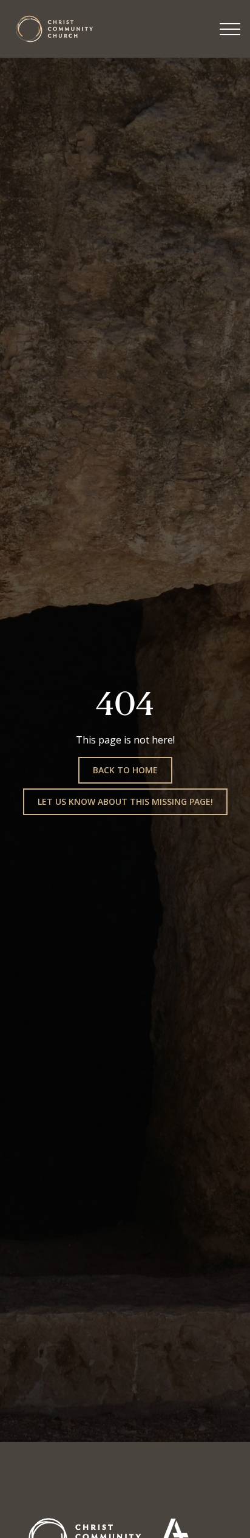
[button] (230, 29)
